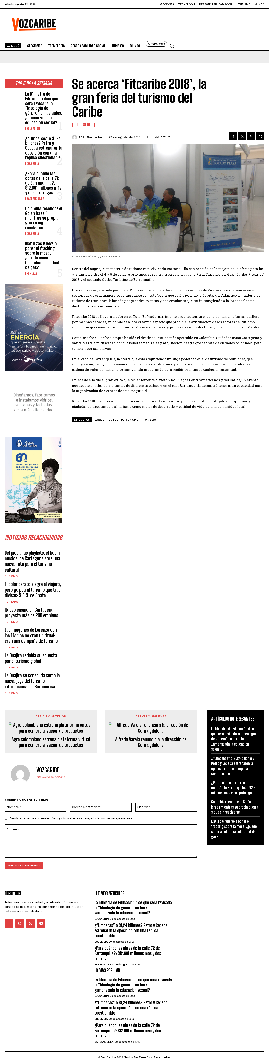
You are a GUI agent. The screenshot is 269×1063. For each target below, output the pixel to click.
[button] (171, 45)
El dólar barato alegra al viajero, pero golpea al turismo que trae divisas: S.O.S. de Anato (33, 589)
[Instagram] (19, 923)
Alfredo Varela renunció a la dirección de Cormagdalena (151, 742)
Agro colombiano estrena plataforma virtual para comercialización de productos (51, 742)
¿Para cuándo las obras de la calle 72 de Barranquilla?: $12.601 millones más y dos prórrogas (43, 183)
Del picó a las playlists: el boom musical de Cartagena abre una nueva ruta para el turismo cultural (32, 561)
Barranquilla (35, 198)
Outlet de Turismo (124, 419)
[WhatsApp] (260, 136)
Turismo (11, 576)
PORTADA (32, 273)
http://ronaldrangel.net (50, 776)
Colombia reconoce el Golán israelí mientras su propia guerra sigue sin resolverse (43, 218)
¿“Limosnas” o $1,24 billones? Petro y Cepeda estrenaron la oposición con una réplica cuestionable (43, 148)
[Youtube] (41, 923)
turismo (149, 419)
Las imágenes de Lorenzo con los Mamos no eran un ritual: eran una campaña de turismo (31, 635)
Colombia (33, 163)
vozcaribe (94, 137)
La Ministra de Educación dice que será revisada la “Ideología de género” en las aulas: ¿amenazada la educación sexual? (43, 108)
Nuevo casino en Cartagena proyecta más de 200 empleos (31, 612)
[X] (242, 136)
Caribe (99, 419)
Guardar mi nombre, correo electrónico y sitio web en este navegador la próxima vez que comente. (71, 818)
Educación (33, 128)
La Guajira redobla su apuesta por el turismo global (31, 658)
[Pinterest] (251, 136)
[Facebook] (233, 136)
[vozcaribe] (75, 137)
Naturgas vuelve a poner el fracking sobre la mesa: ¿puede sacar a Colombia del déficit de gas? (42, 255)
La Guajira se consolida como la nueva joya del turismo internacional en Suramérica (32, 681)
